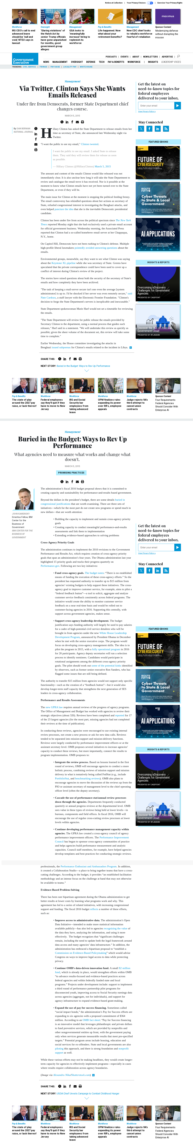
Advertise (167, 56)
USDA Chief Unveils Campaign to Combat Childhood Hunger (88, 1093)
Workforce (134, 62)
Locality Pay (69, 67)
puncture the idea (64, 209)
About (135, 56)
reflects (94, 909)
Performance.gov (50, 565)
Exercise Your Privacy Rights (169, 3)
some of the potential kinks (106, 665)
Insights (153, 62)
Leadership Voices (171, 62)
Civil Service (29, 67)
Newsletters (150, 56)
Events (124, 56)
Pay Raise (55, 67)
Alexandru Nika (61, 1074)
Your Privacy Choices (136, 3)
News (46, 62)
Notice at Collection (113, 3)
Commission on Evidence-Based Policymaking (80, 952)
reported (119, 715)
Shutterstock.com (80, 1074)
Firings (43, 67)
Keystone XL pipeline (64, 263)
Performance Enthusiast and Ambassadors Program (89, 866)
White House (86, 67)
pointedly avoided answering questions (96, 247)
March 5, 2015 (103, 166)
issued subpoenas (61, 347)
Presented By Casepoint (149, 297)
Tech (101, 62)
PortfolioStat (62, 778)
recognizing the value (115, 928)
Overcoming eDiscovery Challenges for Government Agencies (154, 290)
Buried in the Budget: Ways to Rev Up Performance (83, 366)
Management (60, 62)
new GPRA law (54, 707)
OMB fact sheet (91, 1020)
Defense (90, 62)
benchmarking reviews (87, 778)
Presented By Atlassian (149, 335)
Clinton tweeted (89, 144)
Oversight (77, 62)
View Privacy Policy (146, 111)
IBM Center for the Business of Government (22, 534)
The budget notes (94, 572)
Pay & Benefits (116, 62)
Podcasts (111, 56)
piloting (59, 1048)
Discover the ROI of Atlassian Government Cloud (155, 329)
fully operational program (106, 649)
